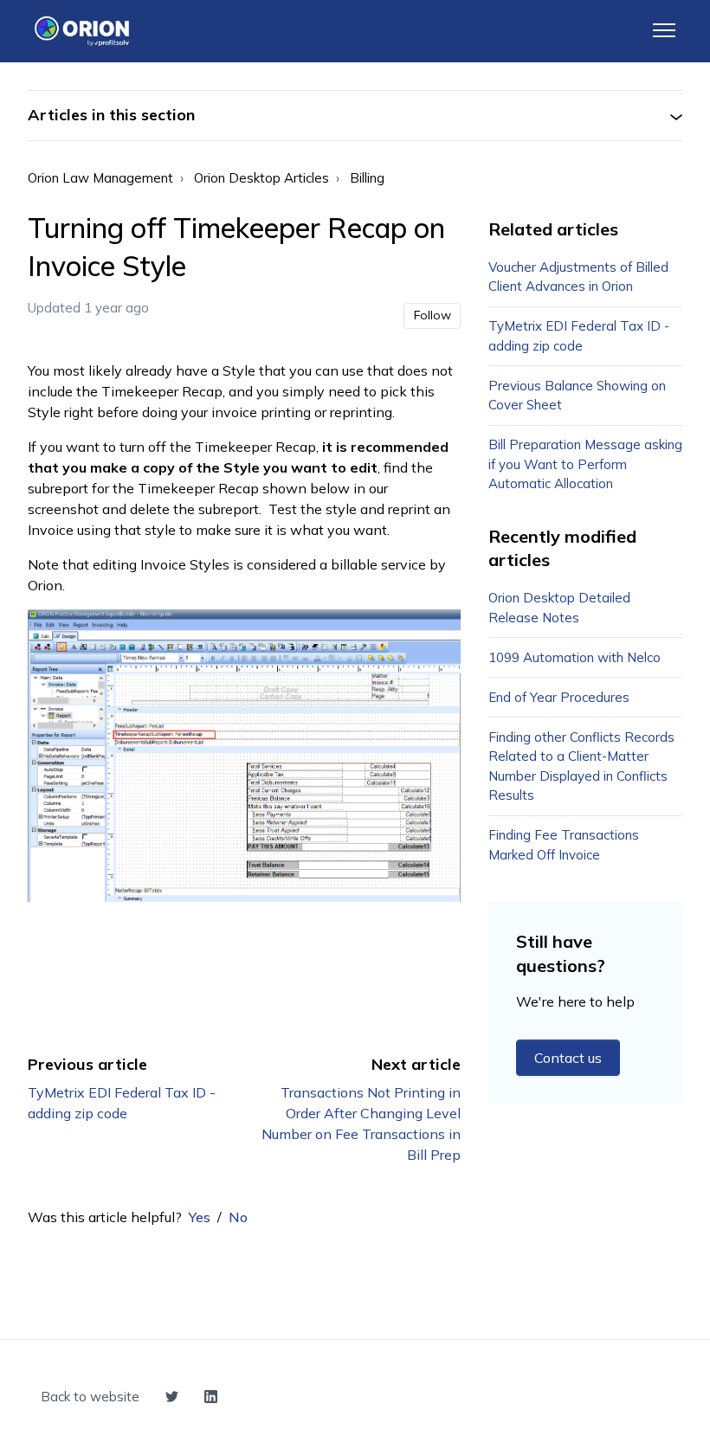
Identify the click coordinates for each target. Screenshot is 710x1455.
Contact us (568, 1057)
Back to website (90, 1396)
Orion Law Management (100, 178)
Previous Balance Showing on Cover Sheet (577, 395)
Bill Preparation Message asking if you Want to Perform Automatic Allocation (585, 464)
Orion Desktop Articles (261, 178)
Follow (432, 315)
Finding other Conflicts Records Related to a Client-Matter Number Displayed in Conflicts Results (581, 766)
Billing (367, 178)
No (238, 1217)
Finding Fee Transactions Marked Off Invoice (563, 845)
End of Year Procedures (558, 697)
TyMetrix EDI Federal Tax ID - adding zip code (578, 336)
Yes (199, 1217)
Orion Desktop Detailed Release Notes (559, 607)
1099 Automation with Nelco (574, 657)
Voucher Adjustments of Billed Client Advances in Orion (578, 277)
